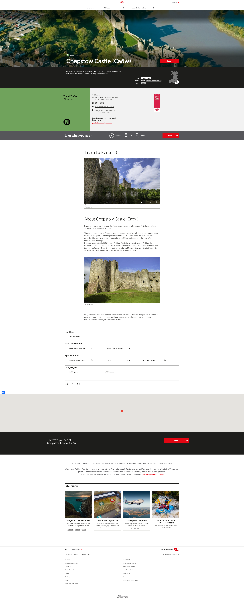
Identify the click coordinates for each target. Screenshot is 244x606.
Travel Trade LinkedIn (129, 566)
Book (169, 61)
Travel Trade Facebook (129, 570)
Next (153, 202)
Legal (66, 580)
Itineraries (90, 8)
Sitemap (125, 577)
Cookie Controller (70, 570)
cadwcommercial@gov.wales (104, 106)
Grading (67, 577)
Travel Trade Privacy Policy (130, 580)
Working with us (127, 559)
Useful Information (139, 8)
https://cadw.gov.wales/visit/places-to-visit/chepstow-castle (106, 111)
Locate (3, 392)
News (155, 8)
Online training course (107, 520)
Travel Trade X (127, 573)
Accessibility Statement (71, 563)
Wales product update (136, 520)
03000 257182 (99, 103)
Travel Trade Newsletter (129, 563)
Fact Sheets (106, 8)
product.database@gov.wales (102, 123)
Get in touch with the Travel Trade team (165, 521)
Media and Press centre (71, 583)
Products (121, 8)
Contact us (68, 566)
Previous (144, 202)
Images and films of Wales (78, 520)
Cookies (67, 573)
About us (67, 559)
